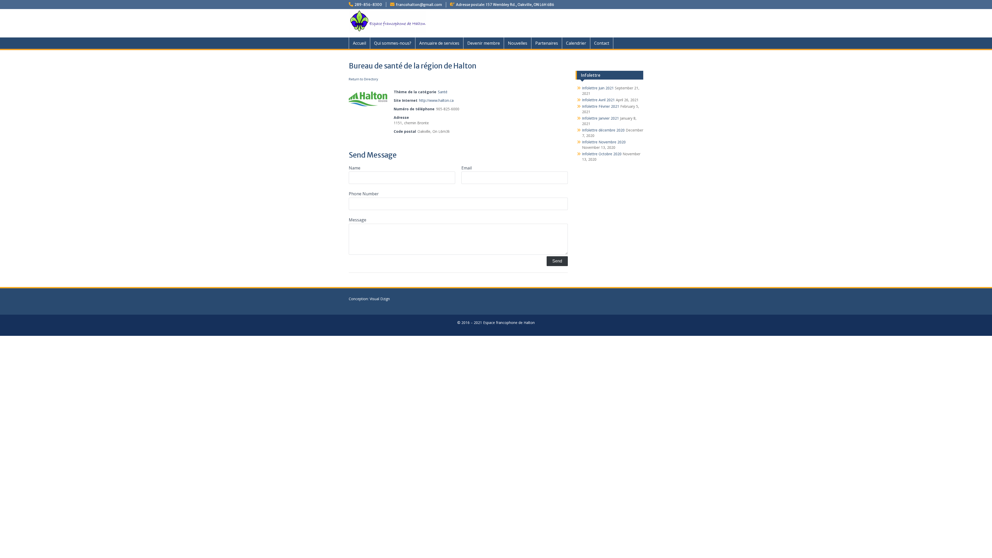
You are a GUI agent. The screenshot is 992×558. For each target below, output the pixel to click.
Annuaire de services (439, 43)
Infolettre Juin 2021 (598, 88)
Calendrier (576, 43)
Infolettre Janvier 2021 (600, 118)
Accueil (359, 43)
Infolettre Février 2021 (600, 106)
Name (354, 168)
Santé (442, 91)
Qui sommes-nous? (392, 43)
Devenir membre (483, 43)
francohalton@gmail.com (419, 4)
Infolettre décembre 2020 (603, 130)
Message (357, 220)
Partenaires (546, 43)
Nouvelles (517, 43)
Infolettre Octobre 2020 (602, 153)
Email (466, 168)
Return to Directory (363, 79)
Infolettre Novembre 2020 (604, 142)
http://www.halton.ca (436, 100)
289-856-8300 (368, 4)
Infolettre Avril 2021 (598, 99)
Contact (601, 43)
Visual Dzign (380, 298)
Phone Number (364, 194)
